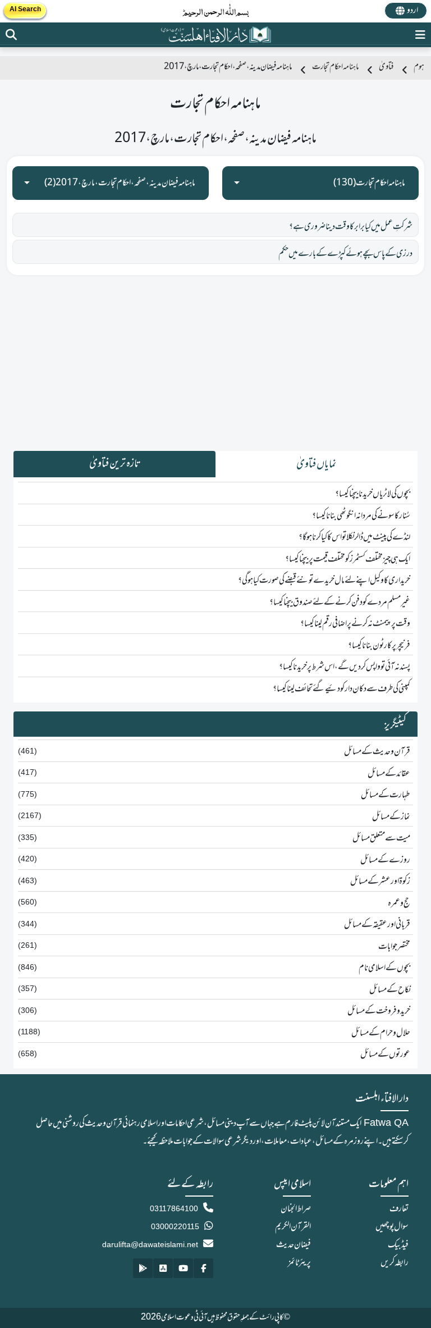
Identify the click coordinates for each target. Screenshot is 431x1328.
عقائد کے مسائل (389, 773)
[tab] (317, 464)
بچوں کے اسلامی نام (384, 968)
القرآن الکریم (293, 1227)
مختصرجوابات (394, 946)
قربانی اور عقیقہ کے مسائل (377, 924)
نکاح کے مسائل (389, 990)
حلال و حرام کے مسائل (380, 1033)
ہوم (419, 67)
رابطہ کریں (394, 1262)
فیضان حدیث (293, 1244)
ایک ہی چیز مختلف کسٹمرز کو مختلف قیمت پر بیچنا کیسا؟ (347, 559)
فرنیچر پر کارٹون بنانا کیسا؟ (379, 645)
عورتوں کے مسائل (385, 1054)
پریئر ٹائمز (299, 1262)
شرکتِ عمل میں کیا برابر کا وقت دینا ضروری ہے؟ (350, 226)
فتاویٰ (386, 67)
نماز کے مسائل (391, 817)
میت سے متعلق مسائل (381, 838)
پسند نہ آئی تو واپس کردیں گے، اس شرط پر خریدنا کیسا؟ (344, 667)
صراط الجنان (296, 1209)
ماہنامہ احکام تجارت (335, 67)
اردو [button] (412, 10)
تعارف (399, 1209)
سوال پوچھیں (392, 1227)
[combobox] (320, 183)
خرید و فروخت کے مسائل (378, 1011)
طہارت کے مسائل (385, 795)
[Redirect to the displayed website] (11, 34)
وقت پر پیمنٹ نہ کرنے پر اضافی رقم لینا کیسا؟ (355, 623)
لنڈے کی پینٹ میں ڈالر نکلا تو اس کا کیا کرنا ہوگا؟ (354, 537)
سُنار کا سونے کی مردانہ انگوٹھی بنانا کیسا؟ (361, 516)
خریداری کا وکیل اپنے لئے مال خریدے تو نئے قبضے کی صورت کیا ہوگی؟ (324, 580)
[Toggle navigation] (420, 34)
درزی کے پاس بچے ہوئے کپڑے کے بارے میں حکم (345, 253)
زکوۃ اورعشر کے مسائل (380, 881)
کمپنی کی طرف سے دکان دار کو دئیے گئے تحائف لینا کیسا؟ (341, 689)
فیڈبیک (398, 1244)
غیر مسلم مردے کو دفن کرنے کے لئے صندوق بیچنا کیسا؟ (339, 602)
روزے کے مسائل (385, 860)
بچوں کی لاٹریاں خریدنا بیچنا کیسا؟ (372, 494)
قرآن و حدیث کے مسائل (377, 751)
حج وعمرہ (399, 903)
